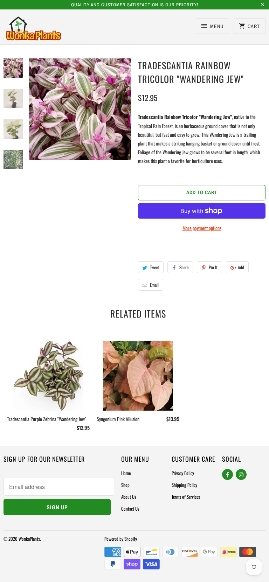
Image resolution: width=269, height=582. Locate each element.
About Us (128, 496)
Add (241, 267)
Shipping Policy (184, 484)
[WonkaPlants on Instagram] (241, 474)
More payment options (201, 228)
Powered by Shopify (120, 538)
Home (126, 472)
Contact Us (130, 508)
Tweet (154, 267)
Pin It (213, 267)
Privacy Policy (183, 472)
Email (154, 284)
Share (183, 267)
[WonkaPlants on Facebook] (227, 474)
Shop (125, 484)
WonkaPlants (29, 538)
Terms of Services (186, 496)
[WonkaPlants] (34, 29)
